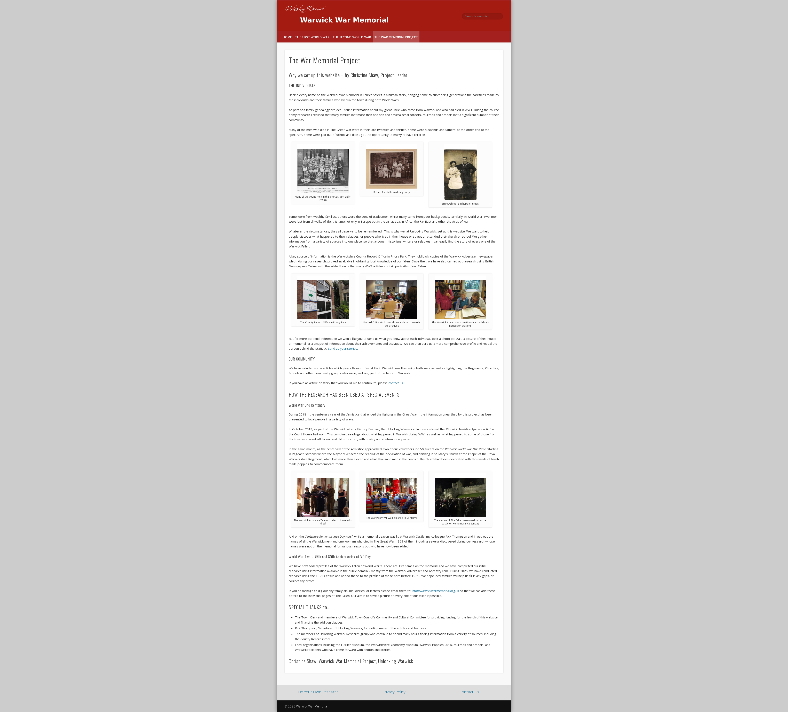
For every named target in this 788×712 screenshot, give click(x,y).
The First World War (312, 37)
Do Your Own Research (318, 691)
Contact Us (469, 691)
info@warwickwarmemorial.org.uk (435, 591)
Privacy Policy (393, 691)
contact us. (396, 383)
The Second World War (352, 37)
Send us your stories (342, 348)
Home (287, 37)
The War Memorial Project (396, 37)
